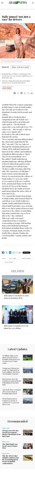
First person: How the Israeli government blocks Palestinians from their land (11, 382)
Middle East (6, 428)
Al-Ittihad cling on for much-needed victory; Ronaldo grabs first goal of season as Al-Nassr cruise (11, 359)
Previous (2, 40)
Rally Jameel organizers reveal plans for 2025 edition (16, 327)
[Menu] (2, 3)
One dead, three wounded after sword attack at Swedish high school (11, 391)
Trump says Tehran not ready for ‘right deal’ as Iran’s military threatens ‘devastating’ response (11, 371)
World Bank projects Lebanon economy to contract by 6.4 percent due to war (10, 401)
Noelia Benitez (9, 262)
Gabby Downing (26, 258)
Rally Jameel (13, 258)
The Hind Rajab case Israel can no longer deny (10, 446)
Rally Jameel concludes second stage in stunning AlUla (16, 296)
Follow (27, 252)
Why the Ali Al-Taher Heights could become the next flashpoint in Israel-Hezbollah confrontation (10, 459)
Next (32, 40)
